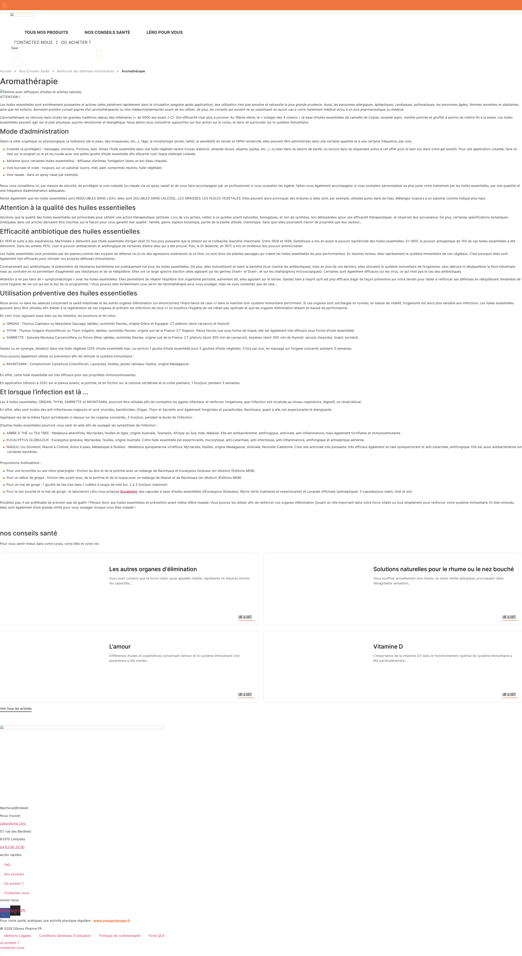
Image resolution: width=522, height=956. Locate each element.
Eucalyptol (128, 491)
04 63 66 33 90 (12, 847)
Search (14, 48)
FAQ (7, 865)
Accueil (5, 71)
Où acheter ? (14, 883)
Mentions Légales (17, 936)
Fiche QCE (157, 936)
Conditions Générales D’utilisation (65, 936)
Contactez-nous (16, 893)
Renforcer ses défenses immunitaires (85, 71)
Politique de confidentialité (119, 936)
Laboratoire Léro (13, 823)
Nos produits (14, 874)
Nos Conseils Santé (34, 71)
